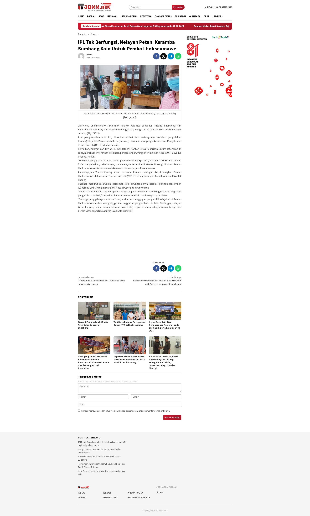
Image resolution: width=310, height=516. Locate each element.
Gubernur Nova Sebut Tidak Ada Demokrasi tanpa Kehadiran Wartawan (101, 280)
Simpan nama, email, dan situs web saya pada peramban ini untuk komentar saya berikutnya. (125, 410)
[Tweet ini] (163, 56)
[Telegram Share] (171, 56)
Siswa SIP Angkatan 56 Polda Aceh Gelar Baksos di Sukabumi (93, 325)
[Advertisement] (129, 235)
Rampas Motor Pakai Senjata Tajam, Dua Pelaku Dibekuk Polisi (212, 26)
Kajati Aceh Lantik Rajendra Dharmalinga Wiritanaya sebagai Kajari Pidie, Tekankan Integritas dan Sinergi (163, 362)
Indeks (81, 492)
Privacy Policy (135, 492)
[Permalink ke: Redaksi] (81, 55)
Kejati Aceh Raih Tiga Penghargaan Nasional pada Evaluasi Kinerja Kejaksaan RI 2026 (164, 326)
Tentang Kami (110, 497)
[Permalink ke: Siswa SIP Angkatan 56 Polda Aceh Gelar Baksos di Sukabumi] (94, 311)
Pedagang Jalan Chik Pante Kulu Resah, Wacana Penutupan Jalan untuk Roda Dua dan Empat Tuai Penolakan (93, 362)
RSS (161, 492)
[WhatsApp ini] (178, 56)
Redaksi (107, 492)
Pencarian (178, 7)
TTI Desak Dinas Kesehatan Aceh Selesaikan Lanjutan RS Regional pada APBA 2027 (123, 26)
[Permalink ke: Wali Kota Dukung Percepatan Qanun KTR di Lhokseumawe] (130, 311)
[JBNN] (95, 6)
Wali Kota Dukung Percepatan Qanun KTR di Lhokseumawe (129, 323)
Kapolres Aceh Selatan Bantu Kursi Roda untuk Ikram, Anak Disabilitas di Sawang (129, 359)
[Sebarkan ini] (156, 56)
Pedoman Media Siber (139, 497)
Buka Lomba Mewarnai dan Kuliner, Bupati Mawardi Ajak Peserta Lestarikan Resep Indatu (157, 280)
